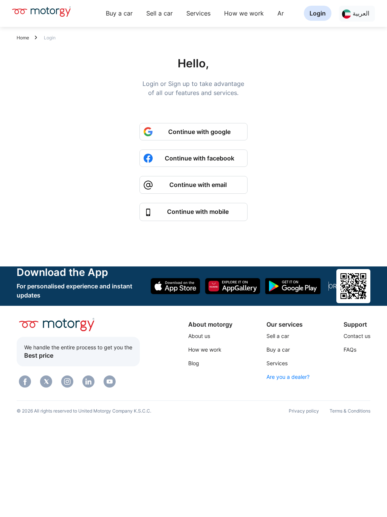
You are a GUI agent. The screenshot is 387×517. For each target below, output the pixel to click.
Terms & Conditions (350, 411)
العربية (360, 13)
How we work (244, 13)
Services (198, 13)
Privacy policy (304, 411)
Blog (193, 363)
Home (23, 37)
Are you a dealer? (288, 377)
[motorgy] (41, 11)
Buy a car (119, 13)
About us (199, 336)
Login (318, 13)
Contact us (357, 336)
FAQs (350, 349)
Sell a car (159, 13)
